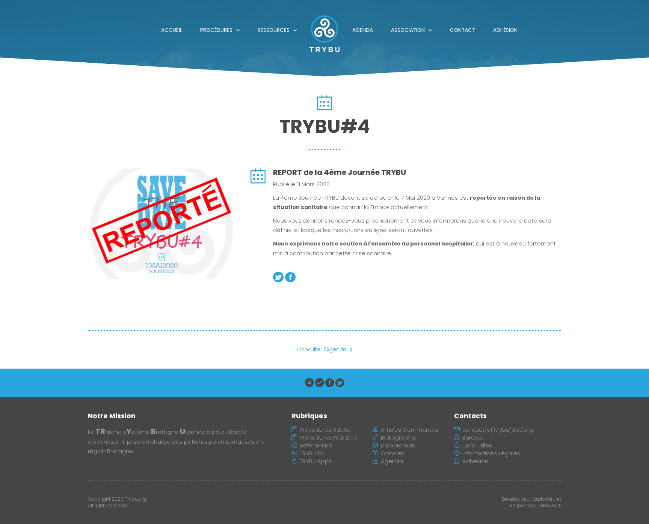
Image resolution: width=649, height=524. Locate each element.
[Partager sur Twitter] (278, 279)
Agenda (362, 30)
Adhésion (505, 30)
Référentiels (316, 445)
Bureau (472, 437)
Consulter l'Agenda (321, 349)
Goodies (392, 453)
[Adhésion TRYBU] (319, 384)
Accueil (171, 30)
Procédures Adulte (325, 430)
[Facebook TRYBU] (329, 384)
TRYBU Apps (316, 461)
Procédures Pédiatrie (328, 437)
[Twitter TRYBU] (339, 384)
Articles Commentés (409, 430)
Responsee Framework (535, 505)
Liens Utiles (477, 445)
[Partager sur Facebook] (290, 279)
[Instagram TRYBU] (309, 384)
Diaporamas (398, 445)
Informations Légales (491, 453)
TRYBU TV (312, 453)
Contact (462, 30)
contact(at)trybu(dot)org (497, 430)
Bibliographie (399, 437)
